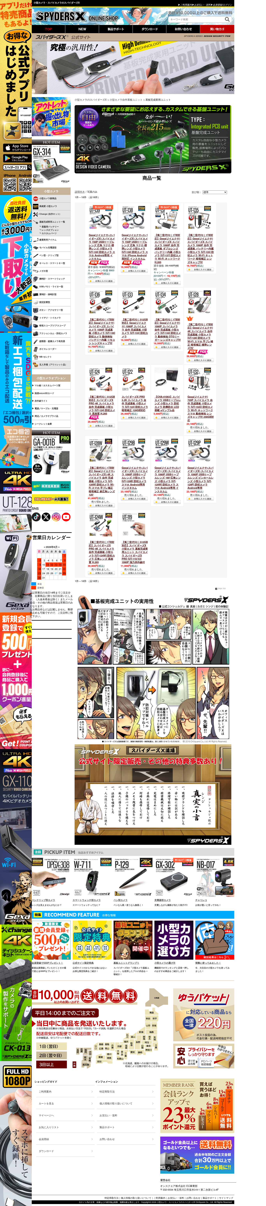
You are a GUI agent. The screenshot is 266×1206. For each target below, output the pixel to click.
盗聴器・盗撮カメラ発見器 (52, 341)
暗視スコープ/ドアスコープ (52, 325)
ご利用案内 (159, 1197)
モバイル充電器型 (47, 247)
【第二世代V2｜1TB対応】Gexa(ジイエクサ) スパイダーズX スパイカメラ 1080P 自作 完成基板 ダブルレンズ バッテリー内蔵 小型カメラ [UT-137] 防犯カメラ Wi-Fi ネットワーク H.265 (168, 248)
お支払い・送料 (176, 1197)
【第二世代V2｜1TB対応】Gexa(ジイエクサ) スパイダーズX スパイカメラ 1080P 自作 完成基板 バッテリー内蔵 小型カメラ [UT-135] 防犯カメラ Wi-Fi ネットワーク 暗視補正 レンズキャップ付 (201, 248)
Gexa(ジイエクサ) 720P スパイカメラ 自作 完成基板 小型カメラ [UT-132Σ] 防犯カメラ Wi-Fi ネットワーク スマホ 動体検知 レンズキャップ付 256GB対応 (201, 408)
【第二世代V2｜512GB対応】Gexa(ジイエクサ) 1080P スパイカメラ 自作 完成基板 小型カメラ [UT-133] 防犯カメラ (135, 328)
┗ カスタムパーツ (44, 233)
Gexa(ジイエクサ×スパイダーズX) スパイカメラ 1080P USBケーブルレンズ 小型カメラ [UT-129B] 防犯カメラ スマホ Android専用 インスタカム (135, 478)
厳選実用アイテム (47, 239)
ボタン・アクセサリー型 (51, 309)
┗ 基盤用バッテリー (45, 226)
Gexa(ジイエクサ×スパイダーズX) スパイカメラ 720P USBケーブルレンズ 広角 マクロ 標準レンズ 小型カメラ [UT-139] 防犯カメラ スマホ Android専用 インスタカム (102, 246)
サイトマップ (226, 1197)
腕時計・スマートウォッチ (52, 278)
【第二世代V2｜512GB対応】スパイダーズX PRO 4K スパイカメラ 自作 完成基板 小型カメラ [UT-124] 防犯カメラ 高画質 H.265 (102, 405)
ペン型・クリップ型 (49, 255)
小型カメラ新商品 (47, 198)
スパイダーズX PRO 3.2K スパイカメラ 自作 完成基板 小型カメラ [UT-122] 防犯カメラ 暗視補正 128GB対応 (135, 403)
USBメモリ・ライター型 (51, 286)
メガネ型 (43, 270)
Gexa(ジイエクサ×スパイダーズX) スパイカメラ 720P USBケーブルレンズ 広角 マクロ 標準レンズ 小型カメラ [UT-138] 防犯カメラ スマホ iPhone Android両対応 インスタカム (135, 246)
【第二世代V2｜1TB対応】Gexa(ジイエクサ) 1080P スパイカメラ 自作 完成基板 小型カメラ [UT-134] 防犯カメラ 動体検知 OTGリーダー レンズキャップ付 (168, 330)
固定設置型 (44, 302)
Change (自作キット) (49, 213)
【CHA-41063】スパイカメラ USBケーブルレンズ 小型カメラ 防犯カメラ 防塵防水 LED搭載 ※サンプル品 (168, 403)
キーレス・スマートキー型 (52, 263)
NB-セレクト (45, 356)
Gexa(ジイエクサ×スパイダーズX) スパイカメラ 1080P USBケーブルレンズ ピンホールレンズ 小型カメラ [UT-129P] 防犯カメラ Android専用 (201, 478)
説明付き (80, 191)
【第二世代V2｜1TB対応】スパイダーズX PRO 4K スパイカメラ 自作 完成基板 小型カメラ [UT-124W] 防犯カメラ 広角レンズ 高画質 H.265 (102, 552)
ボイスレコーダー (47, 348)
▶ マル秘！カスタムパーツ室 (46, 385)
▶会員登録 (216, 4)
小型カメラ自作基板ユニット (126, 99)
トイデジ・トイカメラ (50, 317)
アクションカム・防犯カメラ (53, 333)
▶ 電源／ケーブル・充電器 (45, 408)
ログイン (227, 4)
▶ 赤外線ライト (40, 400)
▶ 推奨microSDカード (43, 393)
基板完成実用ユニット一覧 (52, 221)
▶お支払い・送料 (201, 4)
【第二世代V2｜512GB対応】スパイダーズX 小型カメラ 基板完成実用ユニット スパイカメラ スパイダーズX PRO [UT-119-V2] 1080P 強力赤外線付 (135, 552)
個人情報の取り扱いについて (136, 1197)
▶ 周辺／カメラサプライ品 (45, 415)
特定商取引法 (112, 1197)
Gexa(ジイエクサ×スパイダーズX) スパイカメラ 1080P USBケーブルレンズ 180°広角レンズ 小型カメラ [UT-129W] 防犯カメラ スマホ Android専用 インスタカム (168, 479)
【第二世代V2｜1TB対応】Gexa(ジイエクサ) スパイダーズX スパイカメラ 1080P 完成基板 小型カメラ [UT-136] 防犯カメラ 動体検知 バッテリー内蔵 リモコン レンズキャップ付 (102, 331)
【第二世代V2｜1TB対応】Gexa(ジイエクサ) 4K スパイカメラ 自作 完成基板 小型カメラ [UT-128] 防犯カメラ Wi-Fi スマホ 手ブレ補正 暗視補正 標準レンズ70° (200, 336)
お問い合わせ (193, 1197)
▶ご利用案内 (185, 4)
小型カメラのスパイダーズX (91, 99)
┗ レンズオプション (45, 229)
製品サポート (210, 1197)
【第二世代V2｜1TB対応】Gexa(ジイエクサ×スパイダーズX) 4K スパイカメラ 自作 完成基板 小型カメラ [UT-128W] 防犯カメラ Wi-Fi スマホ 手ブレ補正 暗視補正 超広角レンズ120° (102, 481)
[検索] (227, 19)
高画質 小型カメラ (48, 206)
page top (222, 588)
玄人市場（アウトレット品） (53, 364)
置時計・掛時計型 (47, 294)
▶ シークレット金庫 (42, 423)
